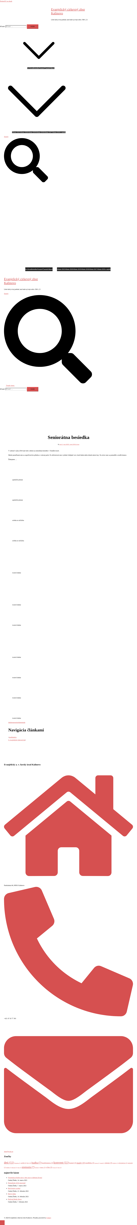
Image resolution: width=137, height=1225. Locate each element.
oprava (97, 1163)
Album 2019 (32, 132)
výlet (49, 1167)
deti (9, 722)
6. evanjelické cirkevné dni (16, 740)
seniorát (17, 722)
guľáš (23, 1163)
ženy (59, 1167)
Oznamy (41, 68)
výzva (55, 1167)
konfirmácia (12, 737)
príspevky (26, 33)
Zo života (30, 68)
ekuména (17, 1163)
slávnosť (14, 1167)
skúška (8, 1167)
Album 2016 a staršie (59, 132)
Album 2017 (48, 132)
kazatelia (16, 65)
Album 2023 (16, 132)
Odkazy (51, 68)
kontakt (68, 129)
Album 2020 (24, 132)
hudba (36, 1162)
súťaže (37, 1167)
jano (61, 444)
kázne (21, 65)
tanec (43, 1167)
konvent (61, 1162)
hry (29, 1163)
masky (81, 1163)
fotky (9, 71)
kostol (72, 1163)
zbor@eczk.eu (8, 1151)
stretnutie (22, 722)
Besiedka (36, 68)
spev (19, 1167)
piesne (13, 722)
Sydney (48, 1218)
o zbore (10, 65)
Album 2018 (40, 132)
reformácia (122, 1163)
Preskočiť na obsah (6, 1)
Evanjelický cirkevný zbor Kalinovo (23, 192)
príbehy (115, 1163)
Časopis (46, 68)
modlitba (89, 1163)
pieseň (102, 1163)
